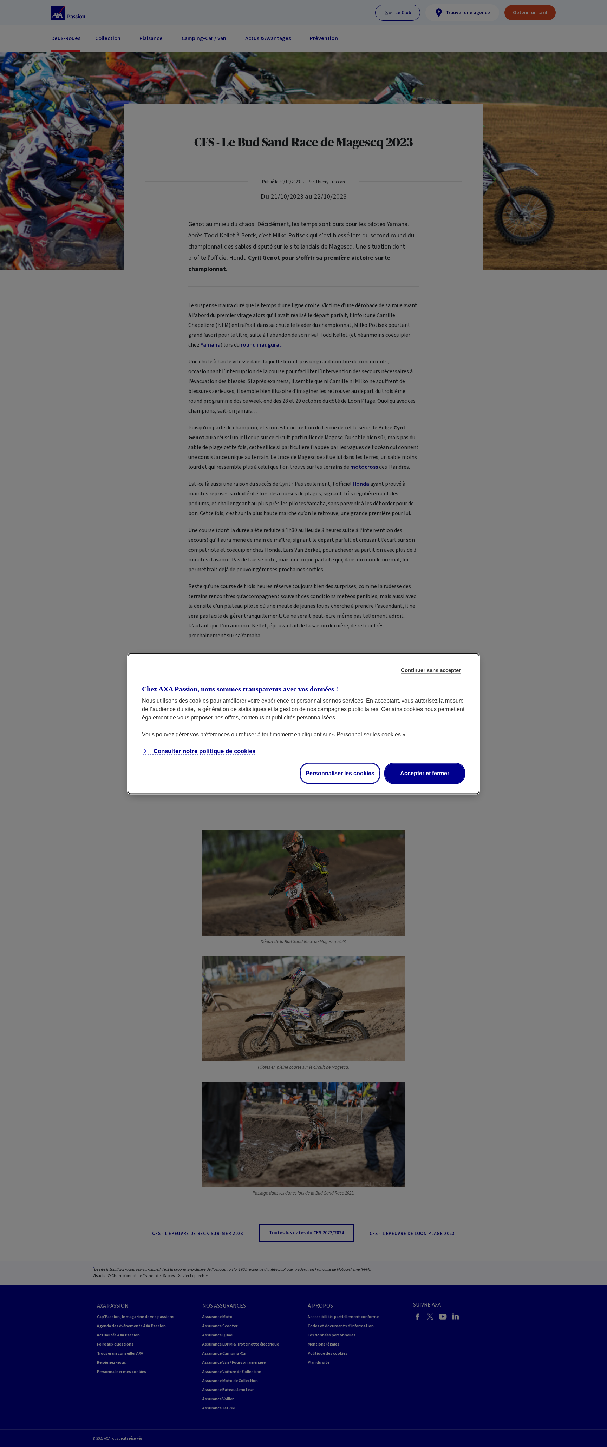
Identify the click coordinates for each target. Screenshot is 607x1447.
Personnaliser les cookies (340, 773)
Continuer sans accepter (431, 670)
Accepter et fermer (424, 773)
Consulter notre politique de (203, 751)
